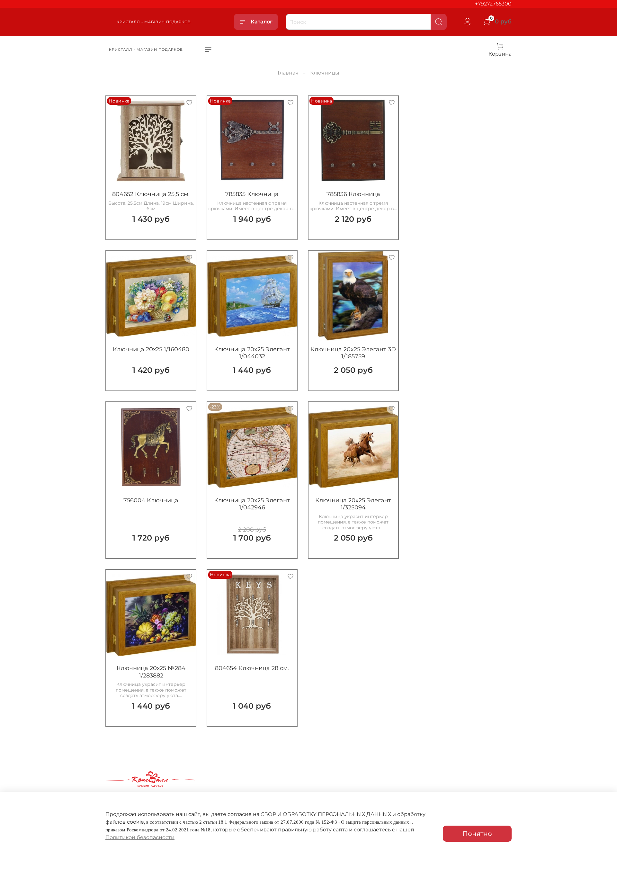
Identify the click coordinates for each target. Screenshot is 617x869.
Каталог (262, 22)
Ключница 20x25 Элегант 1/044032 (252, 353)
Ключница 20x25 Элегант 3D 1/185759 (353, 353)
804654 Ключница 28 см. (252, 668)
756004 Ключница (150, 500)
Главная (288, 73)
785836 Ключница (353, 194)
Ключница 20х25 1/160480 (151, 349)
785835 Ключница (252, 194)
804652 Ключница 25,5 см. (151, 194)
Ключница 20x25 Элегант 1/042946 (252, 504)
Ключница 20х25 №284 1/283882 (151, 672)
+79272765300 (493, 4)
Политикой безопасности (139, 837)
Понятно (477, 834)
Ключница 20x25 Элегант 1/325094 (353, 504)
